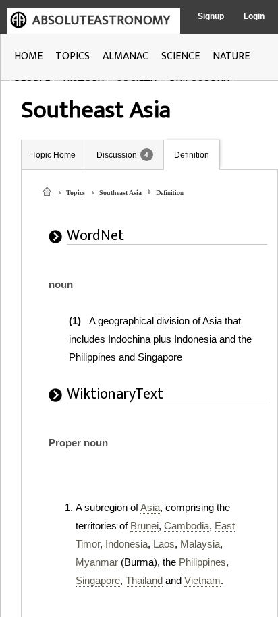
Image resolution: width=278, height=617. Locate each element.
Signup (211, 16)
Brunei (144, 525)
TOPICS (72, 56)
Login (254, 16)
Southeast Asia (120, 192)
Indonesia (126, 544)
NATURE (231, 56)
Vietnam (202, 580)
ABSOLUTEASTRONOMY (101, 20)
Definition (191, 155)
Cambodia (186, 525)
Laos (164, 544)
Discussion (116, 155)
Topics (75, 192)
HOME (28, 56)
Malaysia (200, 544)
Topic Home (54, 155)
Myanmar (97, 562)
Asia (150, 507)
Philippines (202, 562)
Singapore (98, 580)
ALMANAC (125, 56)
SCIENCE (180, 56)
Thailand (144, 580)
